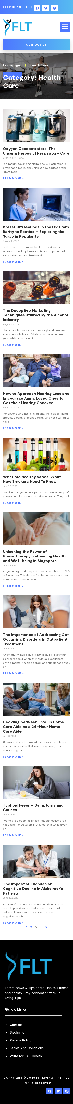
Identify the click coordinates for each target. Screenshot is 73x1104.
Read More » (13, 178)
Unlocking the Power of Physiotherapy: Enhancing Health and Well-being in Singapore (34, 556)
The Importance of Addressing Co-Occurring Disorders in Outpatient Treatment (36, 639)
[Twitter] (45, 8)
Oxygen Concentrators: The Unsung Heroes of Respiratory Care (36, 151)
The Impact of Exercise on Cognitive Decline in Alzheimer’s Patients (33, 888)
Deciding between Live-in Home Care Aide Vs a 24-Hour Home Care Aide (33, 727)
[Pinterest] (54, 8)
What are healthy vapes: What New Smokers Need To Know (32, 479)
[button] (65, 27)
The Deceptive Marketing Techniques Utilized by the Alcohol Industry (35, 315)
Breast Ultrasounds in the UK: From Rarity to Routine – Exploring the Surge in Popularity (36, 232)
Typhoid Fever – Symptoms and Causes (33, 807)
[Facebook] (37, 8)
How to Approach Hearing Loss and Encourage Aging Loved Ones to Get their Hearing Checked (36, 398)
